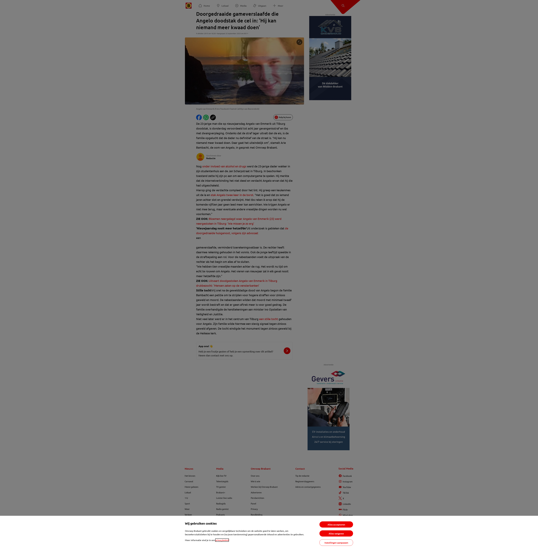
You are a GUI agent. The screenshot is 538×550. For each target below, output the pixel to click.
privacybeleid (222, 540)
